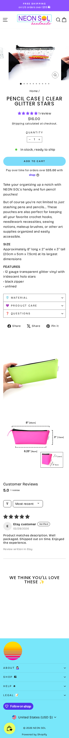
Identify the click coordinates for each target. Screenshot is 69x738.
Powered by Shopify (34, 734)
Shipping (18, 123)
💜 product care (21, 305)
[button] (28, 113)
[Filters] (7, 503)
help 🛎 (9, 686)
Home (34, 91)
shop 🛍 (10, 677)
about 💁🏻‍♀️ (11, 668)
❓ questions (18, 313)
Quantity (34, 132)
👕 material (17, 297)
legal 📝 (11, 695)
